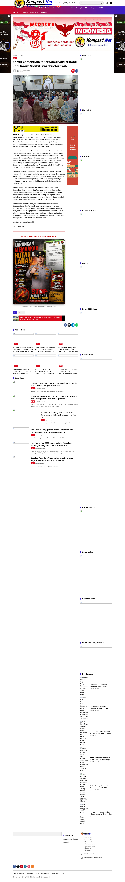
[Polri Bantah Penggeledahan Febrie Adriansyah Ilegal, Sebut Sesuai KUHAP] (84, 814)
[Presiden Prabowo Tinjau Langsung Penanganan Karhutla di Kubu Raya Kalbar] (84, 686)
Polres (22, 312)
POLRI (14, 58)
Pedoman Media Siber (70, 839)
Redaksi (66, 842)
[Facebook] (65, 325)
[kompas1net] (33, 3)
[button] (102, 2)
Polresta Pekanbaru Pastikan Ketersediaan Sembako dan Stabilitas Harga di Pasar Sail (23, 349)
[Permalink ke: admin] (15, 71)
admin (19, 70)
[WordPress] (25, 866)
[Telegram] (73, 325)
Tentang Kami (32, 873)
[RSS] (32, 866)
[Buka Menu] (111, 3)
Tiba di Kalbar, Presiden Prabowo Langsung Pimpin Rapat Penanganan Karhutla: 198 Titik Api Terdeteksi (100, 707)
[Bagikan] (76, 71)
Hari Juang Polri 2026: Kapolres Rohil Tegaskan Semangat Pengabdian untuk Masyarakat (45, 371)
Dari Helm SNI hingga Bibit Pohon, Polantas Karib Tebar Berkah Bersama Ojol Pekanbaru (23, 371)
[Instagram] (28, 866)
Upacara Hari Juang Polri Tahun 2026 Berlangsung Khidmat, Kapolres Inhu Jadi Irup (68, 349)
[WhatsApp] (76, 325)
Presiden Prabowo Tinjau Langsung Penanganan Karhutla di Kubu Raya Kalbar (100, 685)
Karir (14, 873)
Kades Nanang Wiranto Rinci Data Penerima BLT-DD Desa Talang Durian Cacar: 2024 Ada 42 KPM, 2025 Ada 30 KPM (100, 787)
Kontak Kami (44, 873)
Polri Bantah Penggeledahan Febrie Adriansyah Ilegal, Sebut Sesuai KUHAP (101, 813)
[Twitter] (69, 325)
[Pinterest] (21, 866)
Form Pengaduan (58, 873)
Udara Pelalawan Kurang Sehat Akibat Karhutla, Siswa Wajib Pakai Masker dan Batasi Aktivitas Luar (101, 759)
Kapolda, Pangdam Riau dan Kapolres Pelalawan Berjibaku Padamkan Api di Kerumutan (68, 371)
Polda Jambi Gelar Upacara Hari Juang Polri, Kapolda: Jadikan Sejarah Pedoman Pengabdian (45, 349)
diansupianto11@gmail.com (93, 858)
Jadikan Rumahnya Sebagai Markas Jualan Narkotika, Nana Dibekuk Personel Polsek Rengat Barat (101, 732)
